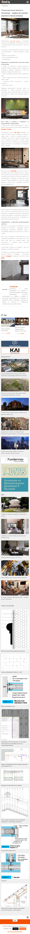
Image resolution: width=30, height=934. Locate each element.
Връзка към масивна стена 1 (8, 706)
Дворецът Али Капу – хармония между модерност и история (20, 329)
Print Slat (13, 171)
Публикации (4, 5)
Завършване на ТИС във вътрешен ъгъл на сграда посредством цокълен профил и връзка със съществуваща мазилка (13, 743)
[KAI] (14, 353)
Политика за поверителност (15, 931)
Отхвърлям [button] (22, 928)
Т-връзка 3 (3, 880)
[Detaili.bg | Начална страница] (7, 2)
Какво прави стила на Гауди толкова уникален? (14, 577)
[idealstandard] (14, 346)
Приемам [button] (16, 928)
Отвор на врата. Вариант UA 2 (8, 850)
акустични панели (15, 41)
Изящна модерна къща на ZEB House (11, 557)
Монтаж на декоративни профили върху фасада (13, 651)
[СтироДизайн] (6, 292)
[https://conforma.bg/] (14, 462)
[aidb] (14, 491)
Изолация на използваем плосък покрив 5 (11, 785)
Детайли (8, 333)
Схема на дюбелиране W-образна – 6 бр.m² (11, 672)
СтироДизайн (13, 286)
